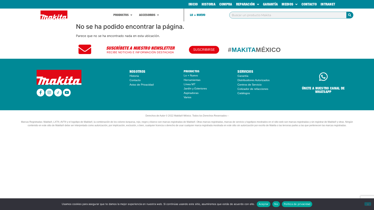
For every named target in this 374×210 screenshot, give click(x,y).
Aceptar (264, 204)
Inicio (193, 4)
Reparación (245, 4)
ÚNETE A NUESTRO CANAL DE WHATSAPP (323, 90)
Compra (225, 4)
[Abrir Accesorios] (158, 15)
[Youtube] (67, 92)
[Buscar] (349, 15)
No (276, 204)
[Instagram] (49, 92)
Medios (287, 4)
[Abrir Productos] (131, 15)
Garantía (270, 4)
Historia (208, 4)
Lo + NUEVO (198, 15)
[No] (367, 204)
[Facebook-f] (40, 92)
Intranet (328, 4)
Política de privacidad (297, 204)
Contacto (309, 4)
